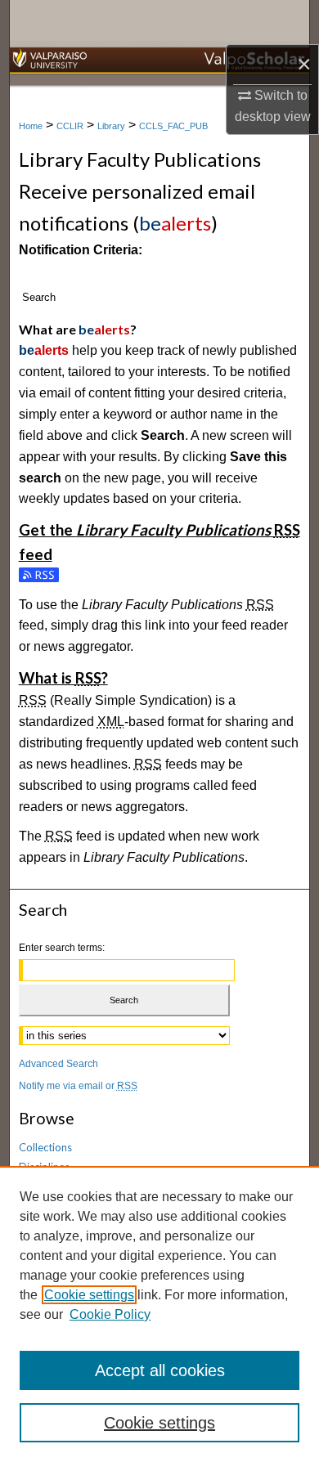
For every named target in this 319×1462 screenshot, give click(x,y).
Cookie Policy (110, 1314)
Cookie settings (89, 1295)
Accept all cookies (160, 1370)
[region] (159, 1314)
